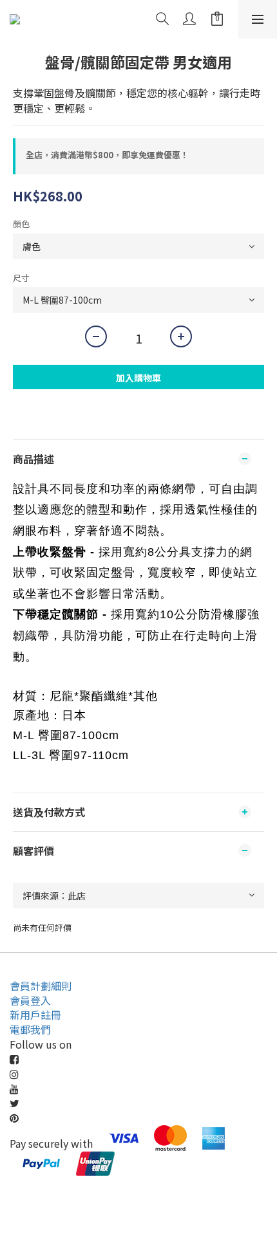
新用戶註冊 (35, 1014)
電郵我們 (30, 1029)
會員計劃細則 (41, 985)
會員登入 (30, 1000)
